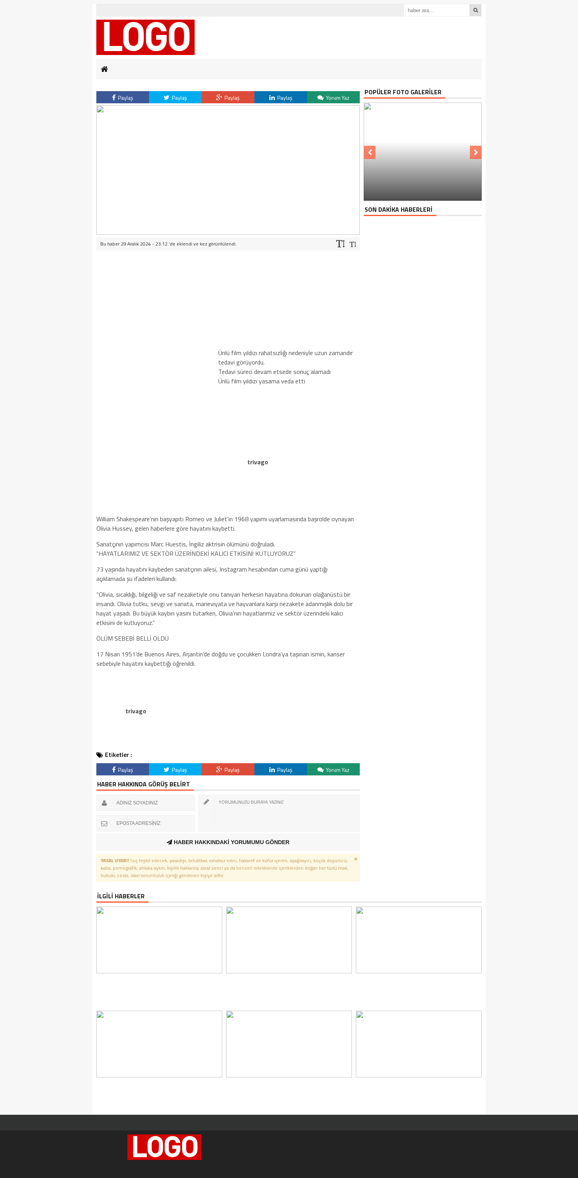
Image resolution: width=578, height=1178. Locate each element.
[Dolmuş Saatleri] (145, 37)
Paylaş (125, 97)
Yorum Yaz (337, 97)
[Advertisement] (155, 370)
